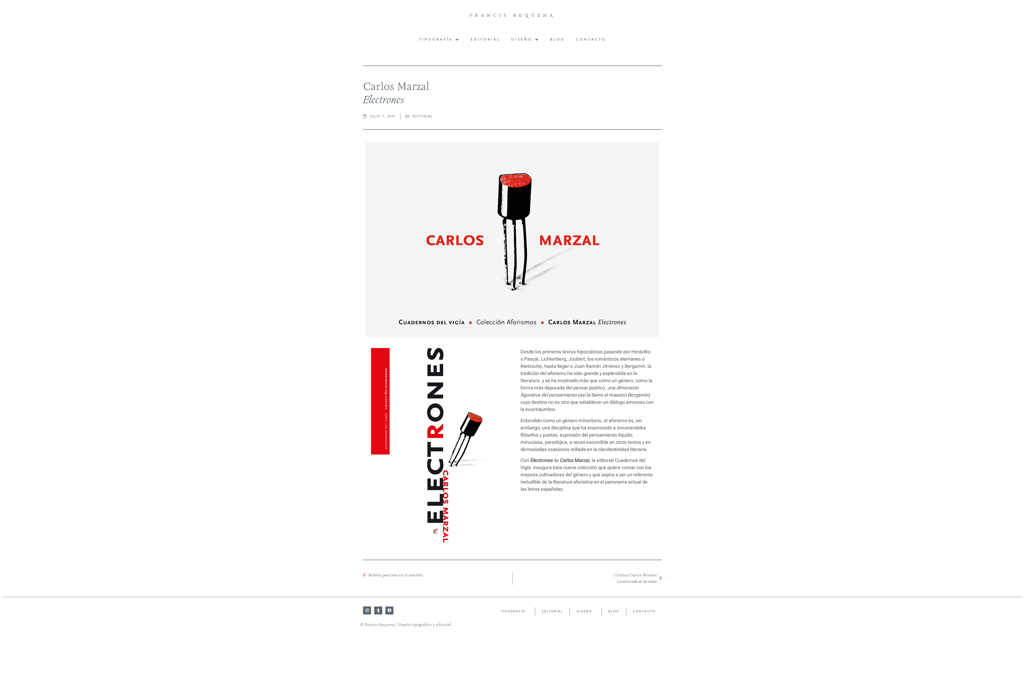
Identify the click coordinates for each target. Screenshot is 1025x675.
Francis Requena (512, 15)
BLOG (557, 39)
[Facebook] (389, 610)
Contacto (591, 39)
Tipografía (436, 39)
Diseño (522, 39)
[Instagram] (367, 610)
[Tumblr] (378, 610)
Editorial (485, 39)
